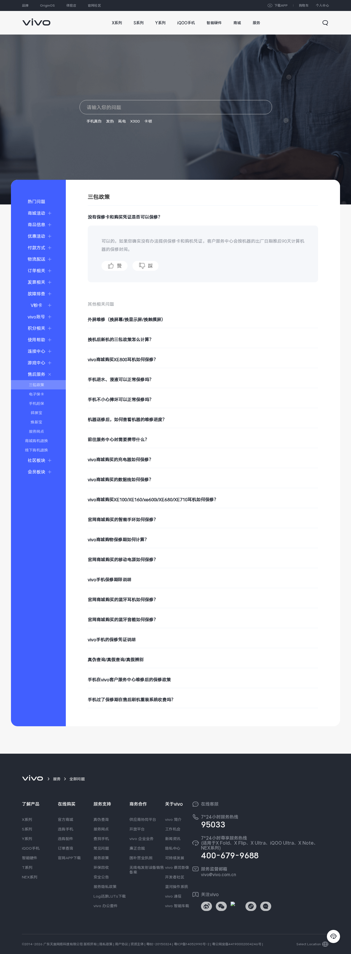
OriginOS (47, 5)
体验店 (71, 5)
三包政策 (36, 385)
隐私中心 (172, 848)
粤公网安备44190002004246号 (236, 944)
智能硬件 (29, 858)
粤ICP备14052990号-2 (192, 944)
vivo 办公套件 (106, 906)
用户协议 (121, 944)
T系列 (27, 867)
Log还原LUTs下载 (110, 896)
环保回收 (101, 867)
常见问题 (101, 848)
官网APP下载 (69, 858)
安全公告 (101, 877)
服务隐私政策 (105, 886)
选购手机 (65, 829)
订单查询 (65, 848)
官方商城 (65, 819)
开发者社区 (174, 877)
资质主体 (137, 944)
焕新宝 (36, 422)
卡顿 (148, 121)
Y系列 (27, 838)
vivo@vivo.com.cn (218, 874)
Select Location (308, 944)
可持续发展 (174, 858)
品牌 (25, 5)
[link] (36, 19)
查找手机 (101, 838)
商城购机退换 (36, 440)
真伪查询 (101, 819)
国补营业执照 (140, 858)
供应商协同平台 (142, 819)
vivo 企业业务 (141, 838)
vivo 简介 (173, 819)
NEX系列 (29, 877)
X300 (135, 121)
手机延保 (36, 403)
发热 (110, 121)
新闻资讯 (172, 838)
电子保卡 (36, 394)
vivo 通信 (173, 896)
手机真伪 (94, 121)
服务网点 (36, 431)
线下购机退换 (36, 450)
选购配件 (65, 838)
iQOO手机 (30, 848)
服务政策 (101, 858)
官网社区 (94, 5)
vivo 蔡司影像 (177, 867)
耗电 (122, 121)
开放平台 (137, 829)
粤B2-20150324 (158, 944)
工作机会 (172, 829)
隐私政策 (105, 944)
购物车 (304, 5)
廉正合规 (137, 848)
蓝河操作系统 (176, 886)
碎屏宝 (36, 413)
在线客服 (210, 804)
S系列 (27, 829)
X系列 (27, 819)
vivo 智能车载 (177, 906)
